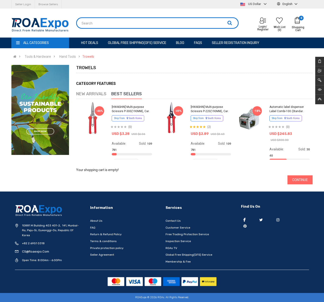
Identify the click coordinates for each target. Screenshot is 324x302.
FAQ (92, 227)
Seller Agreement (102, 254)
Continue (300, 180)
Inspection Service (178, 241)
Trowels (88, 56)
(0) (130, 127)
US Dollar (254, 4)
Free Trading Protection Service (187, 234)
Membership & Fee (178, 261)
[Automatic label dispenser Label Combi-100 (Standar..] (250, 117)
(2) (209, 127)
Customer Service (178, 227)
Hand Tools (67, 56)
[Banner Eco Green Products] (40, 110)
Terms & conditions (103, 241)
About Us (96, 220)
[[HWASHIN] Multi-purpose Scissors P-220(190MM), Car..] (171, 117)
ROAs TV (171, 248)
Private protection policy (107, 248)
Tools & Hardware (38, 56)
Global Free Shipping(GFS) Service (189, 254)
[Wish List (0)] (279, 21)
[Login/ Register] (263, 21)
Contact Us (173, 220)
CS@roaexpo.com (35, 251)
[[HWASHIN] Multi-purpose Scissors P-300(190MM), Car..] (92, 117)
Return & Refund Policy (106, 234)
